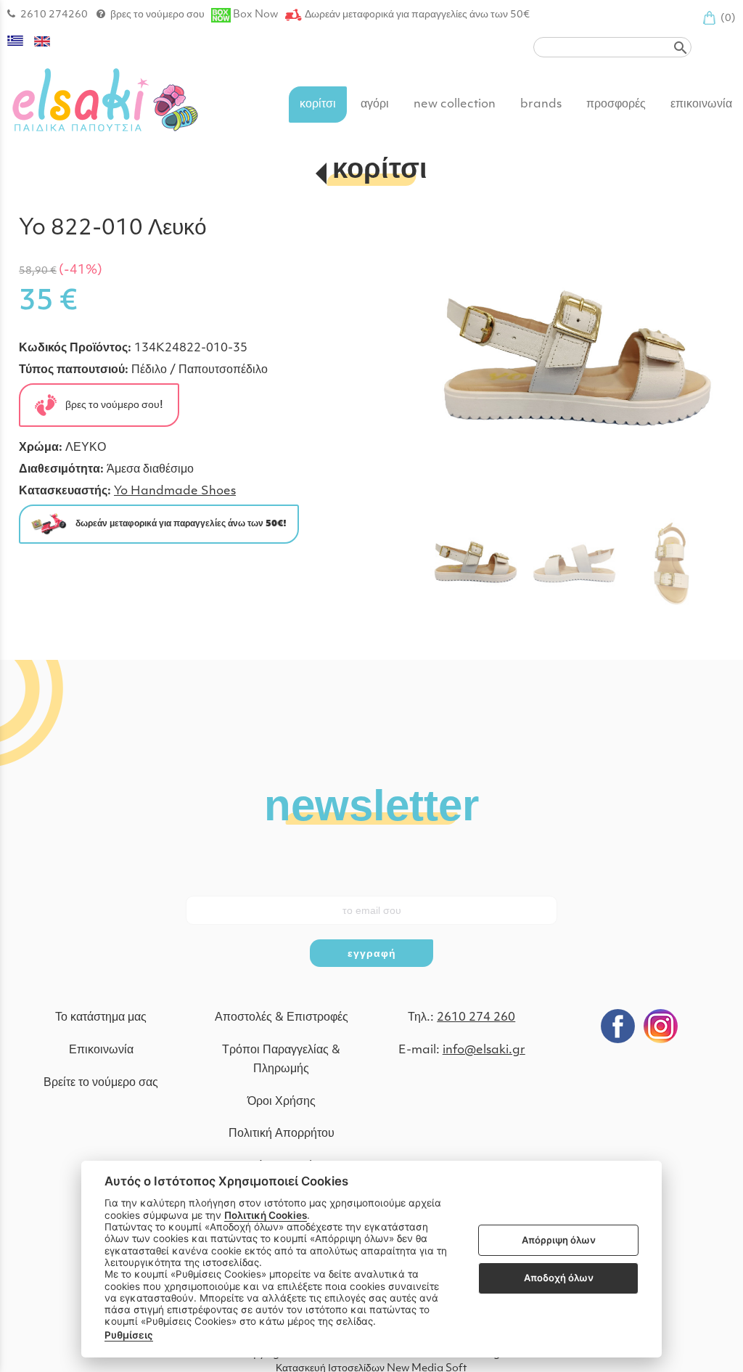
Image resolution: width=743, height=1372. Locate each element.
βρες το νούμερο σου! (110, 404)
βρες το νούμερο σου (157, 14)
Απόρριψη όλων (559, 1240)
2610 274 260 (476, 1018)
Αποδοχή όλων (559, 1277)
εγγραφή (372, 953)
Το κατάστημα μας (101, 1018)
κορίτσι (379, 171)
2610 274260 (54, 14)
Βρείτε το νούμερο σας (101, 1083)
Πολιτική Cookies (265, 1215)
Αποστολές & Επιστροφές (281, 1018)
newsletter (371, 803)
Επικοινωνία (101, 1050)
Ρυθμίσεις (128, 1335)
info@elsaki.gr (484, 1050)
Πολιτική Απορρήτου (281, 1134)
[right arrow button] (702, 364)
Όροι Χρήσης (281, 1102)
